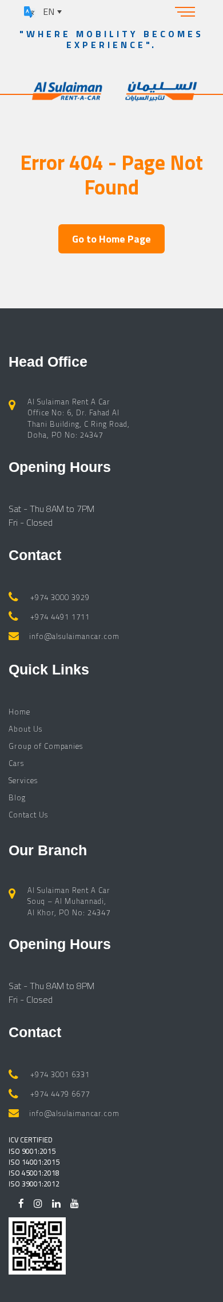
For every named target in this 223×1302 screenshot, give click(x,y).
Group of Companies (46, 746)
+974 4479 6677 (60, 1093)
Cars (16, 763)
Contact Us (28, 814)
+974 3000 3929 (60, 597)
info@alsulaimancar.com (74, 636)
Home (19, 711)
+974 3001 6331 (60, 1074)
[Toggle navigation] (185, 11)
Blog (17, 797)
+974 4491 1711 (60, 616)
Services (23, 780)
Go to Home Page (111, 239)
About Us (25, 729)
